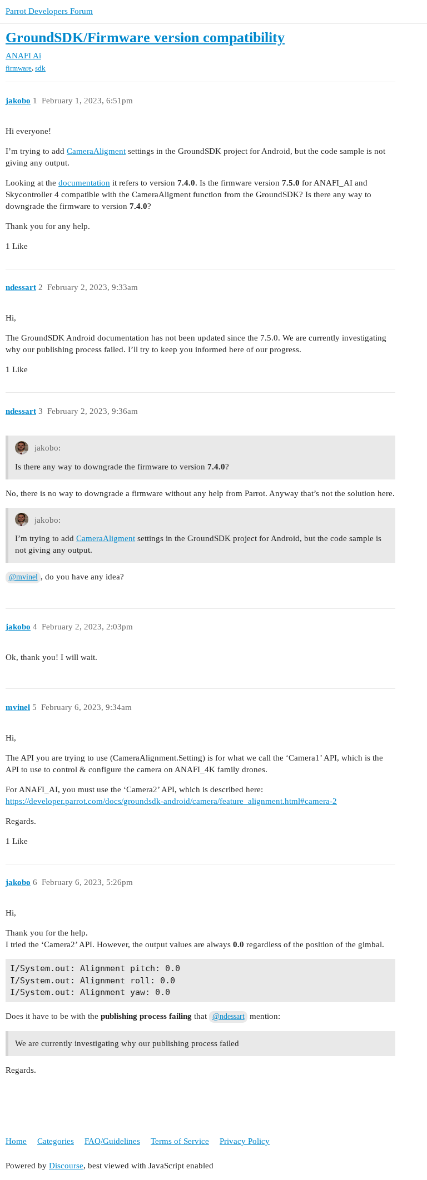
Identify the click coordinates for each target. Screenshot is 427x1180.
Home (16, 1141)
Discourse (66, 1165)
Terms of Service (180, 1141)
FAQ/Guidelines (112, 1141)
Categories (55, 1141)
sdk (40, 68)
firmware (19, 68)
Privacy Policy (245, 1141)
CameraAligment (96, 151)
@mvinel (23, 577)
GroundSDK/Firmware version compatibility (145, 37)
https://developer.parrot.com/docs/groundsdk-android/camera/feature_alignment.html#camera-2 (171, 801)
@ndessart (228, 1016)
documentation (84, 182)
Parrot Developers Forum (49, 11)
